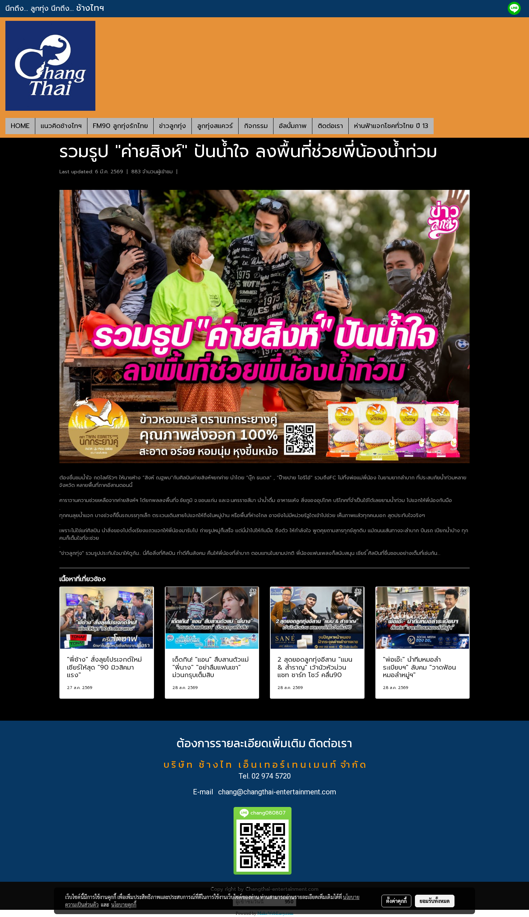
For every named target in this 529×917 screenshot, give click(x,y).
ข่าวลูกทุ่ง (172, 126)
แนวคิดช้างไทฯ (61, 126)
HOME (20, 126)
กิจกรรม (256, 126)
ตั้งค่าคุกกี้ (396, 901)
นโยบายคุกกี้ (123, 904)
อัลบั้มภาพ (293, 126)
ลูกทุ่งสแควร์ (215, 126)
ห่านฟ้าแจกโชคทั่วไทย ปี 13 (391, 126)
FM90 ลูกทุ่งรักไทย (120, 126)
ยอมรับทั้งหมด (435, 901)
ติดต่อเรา (330, 126)
